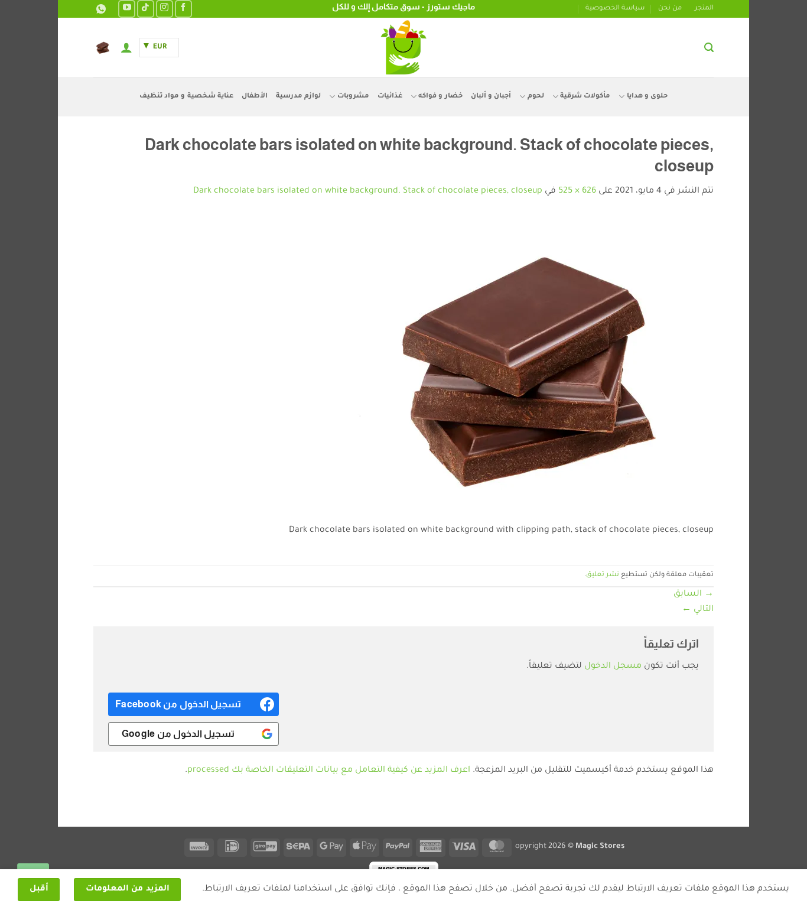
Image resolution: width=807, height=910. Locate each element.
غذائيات (390, 96)
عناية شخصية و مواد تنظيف (186, 96)
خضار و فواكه (440, 96)
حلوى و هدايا (647, 96)
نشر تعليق (602, 575)
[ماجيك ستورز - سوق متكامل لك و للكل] (403, 47)
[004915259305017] (99, 9)
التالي (698, 610)
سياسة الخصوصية (615, 8)
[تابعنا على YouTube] (126, 8)
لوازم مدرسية (298, 96)
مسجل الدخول (613, 666)
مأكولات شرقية (585, 96)
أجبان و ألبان (491, 96)
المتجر (704, 8)
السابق (693, 594)
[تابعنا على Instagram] (164, 8)
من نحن (670, 8)
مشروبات (353, 96)
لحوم (536, 96)
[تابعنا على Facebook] (183, 8)
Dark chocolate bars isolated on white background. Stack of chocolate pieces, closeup (367, 191)
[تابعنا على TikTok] (145, 8)
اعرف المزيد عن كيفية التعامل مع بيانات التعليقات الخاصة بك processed (328, 770)
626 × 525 (577, 191)
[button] (709, 47)
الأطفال (255, 96)
